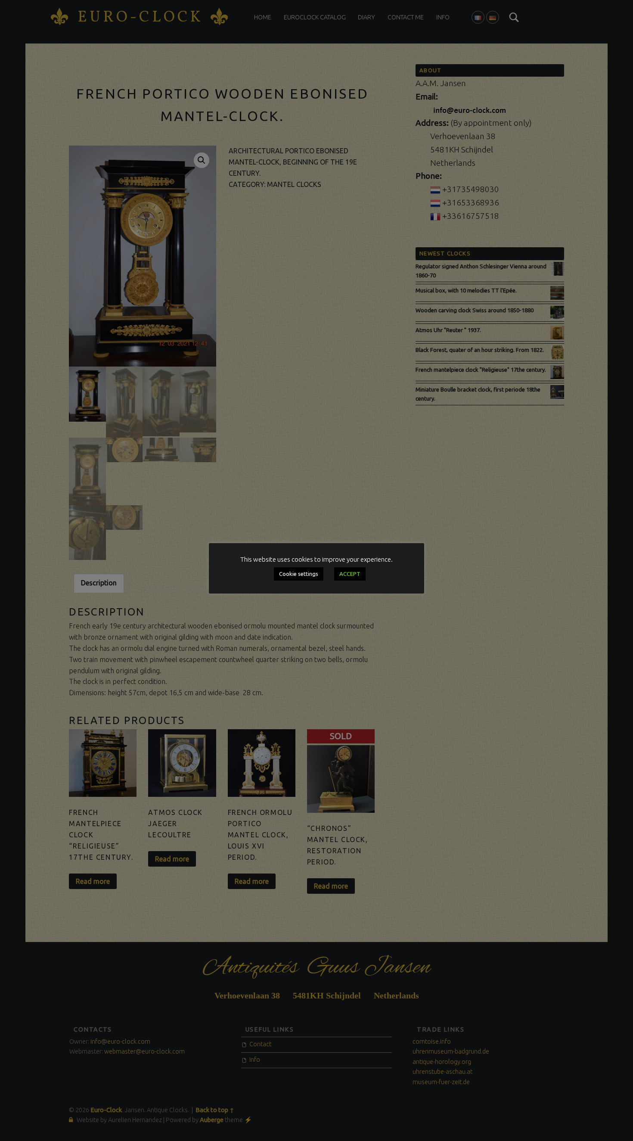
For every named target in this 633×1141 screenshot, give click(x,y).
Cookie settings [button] (298, 574)
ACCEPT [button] (349, 574)
